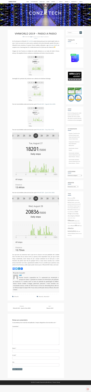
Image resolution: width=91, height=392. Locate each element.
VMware (66, 1)
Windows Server (75, 233)
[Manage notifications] (88, 389)
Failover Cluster (73, 206)
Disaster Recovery (75, 204)
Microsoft (73, 1)
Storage (69, 213)
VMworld (16, 296)
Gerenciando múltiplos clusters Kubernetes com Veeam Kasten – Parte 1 (74, 161)
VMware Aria (76, 220)
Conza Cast (42, 1)
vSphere (69, 233)
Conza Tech (12, 1)
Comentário (15, 326)
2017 (28, 41)
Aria (68, 198)
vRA (75, 225)
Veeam (60, 1)
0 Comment (46, 36)
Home (27, 1)
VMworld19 (46, 296)
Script (76, 211)
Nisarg (58, 382)
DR (80, 204)
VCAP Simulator (34, 1)
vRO (77, 231)
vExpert (74, 217)
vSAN (79, 231)
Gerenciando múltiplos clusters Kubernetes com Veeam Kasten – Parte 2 (74, 154)
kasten (72, 207)
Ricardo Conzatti (36, 36)
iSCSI (68, 207)
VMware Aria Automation (72, 223)
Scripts (80, 1)
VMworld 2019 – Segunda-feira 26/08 (46, 104)
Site (13, 362)
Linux (79, 207)
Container (76, 202)
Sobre (48, 1)
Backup (69, 202)
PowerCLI (78, 209)
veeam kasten (70, 217)
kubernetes (76, 207)
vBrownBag (75, 213)
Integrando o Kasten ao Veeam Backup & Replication (74, 143)
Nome (14, 348)
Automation (77, 200)
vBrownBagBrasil (71, 216)
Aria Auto (71, 198)
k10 (70, 207)
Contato (53, 1)
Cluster (72, 202)
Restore (73, 211)
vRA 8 (81, 225)
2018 (31, 41)
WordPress (48, 382)
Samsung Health (53, 45)
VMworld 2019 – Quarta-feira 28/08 (45, 192)
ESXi (68, 206)
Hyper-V (78, 206)
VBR (72, 213)
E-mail (14, 355)
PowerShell (70, 211)
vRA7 (78, 225)
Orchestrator (74, 209)
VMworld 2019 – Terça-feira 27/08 (45, 129)
